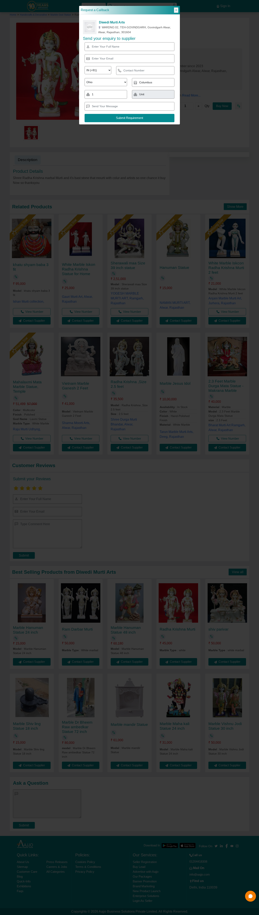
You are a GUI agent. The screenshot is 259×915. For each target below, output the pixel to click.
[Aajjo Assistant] (250, 896)
